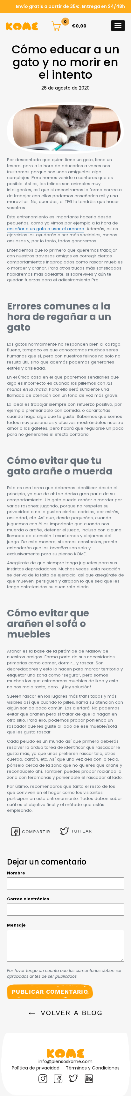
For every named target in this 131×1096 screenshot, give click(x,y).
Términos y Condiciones (93, 1068)
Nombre (16, 873)
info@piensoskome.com (65, 1061)
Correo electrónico (28, 899)
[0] (56, 25)
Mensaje (16, 925)
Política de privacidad (35, 1068)
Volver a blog (70, 1013)
